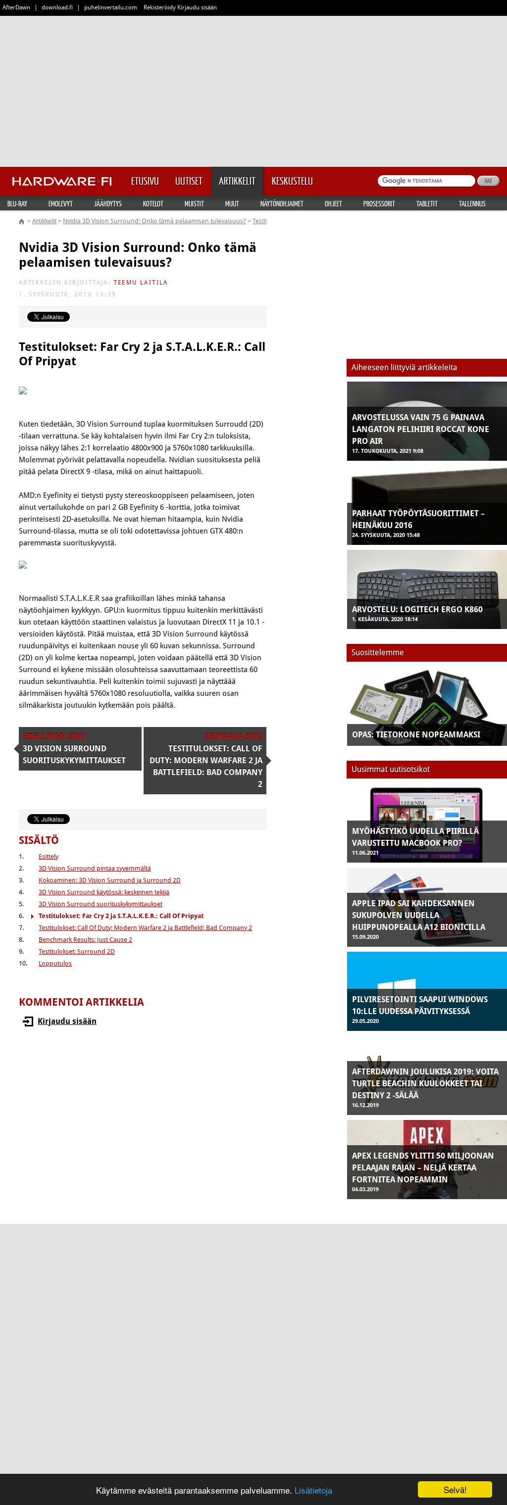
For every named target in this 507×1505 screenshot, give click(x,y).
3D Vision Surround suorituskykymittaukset (100, 904)
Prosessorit (379, 203)
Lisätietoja (313, 1490)
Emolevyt (61, 203)
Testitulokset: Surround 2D (77, 951)
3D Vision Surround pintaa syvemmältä (95, 868)
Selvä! (455, 1489)
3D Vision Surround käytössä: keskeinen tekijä (104, 892)
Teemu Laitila (141, 282)
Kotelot (153, 203)
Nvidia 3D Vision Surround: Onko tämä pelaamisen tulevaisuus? (154, 221)
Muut (232, 203)
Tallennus (472, 203)
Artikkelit (44, 221)
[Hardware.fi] (61, 178)
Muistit (194, 203)
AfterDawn (16, 7)
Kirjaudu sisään (67, 1021)
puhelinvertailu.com (110, 7)
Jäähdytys (108, 203)
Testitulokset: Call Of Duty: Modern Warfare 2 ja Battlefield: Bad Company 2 (145, 927)
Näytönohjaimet (282, 203)
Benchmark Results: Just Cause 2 (85, 939)
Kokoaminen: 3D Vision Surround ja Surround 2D (110, 880)
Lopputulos (55, 963)
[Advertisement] (253, 89)
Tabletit (427, 203)
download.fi (57, 7)
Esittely (48, 856)
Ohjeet (333, 203)
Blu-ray (17, 203)
